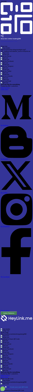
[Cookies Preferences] (2, 388)
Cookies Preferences (8, 313)
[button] (16, 296)
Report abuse (5, 310)
